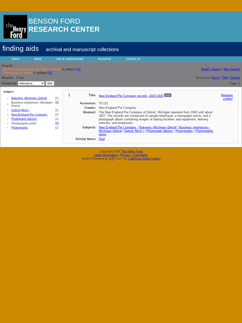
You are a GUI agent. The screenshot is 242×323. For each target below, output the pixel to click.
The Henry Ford (132, 151)
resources (104, 59)
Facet (215, 77)
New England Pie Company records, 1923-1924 (131, 96)
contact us (133, 59)
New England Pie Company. (29, 114)
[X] (79, 69)
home (15, 59)
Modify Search (211, 69)
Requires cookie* (227, 96)
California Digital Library (144, 158)
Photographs (19, 127)
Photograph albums (24, 119)
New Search (232, 69)
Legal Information (106, 155)
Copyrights (140, 155)
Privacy (125, 155)
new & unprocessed (69, 59)
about (38, 59)
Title (225, 77)
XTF (112, 158)
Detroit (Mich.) (20, 110)
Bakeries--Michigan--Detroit (29, 98)
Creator (235, 77)
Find (102, 139)
